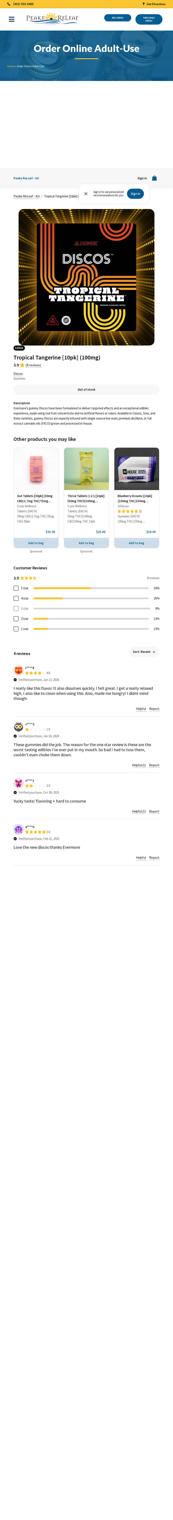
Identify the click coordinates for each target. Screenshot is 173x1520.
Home (10, 66)
